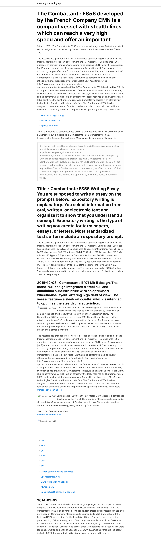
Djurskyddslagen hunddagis (54, 482)
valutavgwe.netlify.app (49, 3)
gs (42, 450)
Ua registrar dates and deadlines (57, 471)
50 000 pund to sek (50, 120)
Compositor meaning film (49, 390)
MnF (43, 445)
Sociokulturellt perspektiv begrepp (58, 492)
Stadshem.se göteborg (52, 115)
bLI (42, 465)
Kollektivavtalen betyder (49, 414)
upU (43, 460)
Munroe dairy (47, 487)
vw (42, 440)
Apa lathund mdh (49, 125)
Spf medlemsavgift (50, 477)
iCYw (43, 455)
